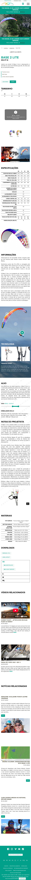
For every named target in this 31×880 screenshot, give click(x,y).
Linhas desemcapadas (8, 76)
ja (20, 860)
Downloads (24, 866)
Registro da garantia (15, 866)
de (9, 860)
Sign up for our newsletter (15, 854)
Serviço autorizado (8, 868)
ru (27, 860)
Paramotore (17, 0)
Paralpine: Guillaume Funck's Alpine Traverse (14, 697)
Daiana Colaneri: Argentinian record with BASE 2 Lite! (16, 762)
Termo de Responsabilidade (19, 870)
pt (15, 860)
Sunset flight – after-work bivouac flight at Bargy (14, 621)
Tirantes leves (5, 72)
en (4, 860)
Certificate (8, 565)
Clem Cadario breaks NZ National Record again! (13, 798)
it (17, 860)
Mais (14, 632)
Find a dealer (8, 870)
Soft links (4, 74)
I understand (22, 878)
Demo (13, 82)
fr (7, 860)
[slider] (12, 406)
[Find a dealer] (23, 4)
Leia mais (5, 82)
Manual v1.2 (6, 553)
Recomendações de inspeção (21, 868)
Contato (6, 866)
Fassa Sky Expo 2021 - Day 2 (11, 662)
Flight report (9, 569)
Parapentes (7, 0)
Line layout (6, 557)
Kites (25, 0)
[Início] (1, 48)
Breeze (22, 12)
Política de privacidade (15, 872)
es (12, 860)
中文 (24, 860)
